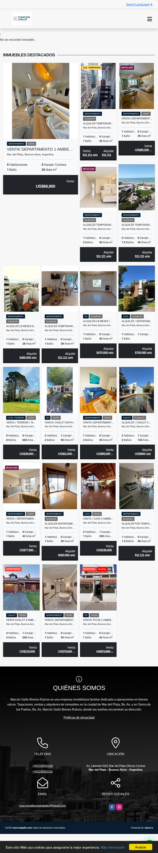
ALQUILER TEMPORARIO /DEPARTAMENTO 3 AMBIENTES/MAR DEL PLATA (137, 224)
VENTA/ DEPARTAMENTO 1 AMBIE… (40, 149)
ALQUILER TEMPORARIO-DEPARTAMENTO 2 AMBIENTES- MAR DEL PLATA (98, 123)
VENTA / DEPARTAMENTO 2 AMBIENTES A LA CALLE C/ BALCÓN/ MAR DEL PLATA (21, 518)
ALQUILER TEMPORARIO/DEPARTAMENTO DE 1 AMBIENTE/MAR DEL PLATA (60, 326)
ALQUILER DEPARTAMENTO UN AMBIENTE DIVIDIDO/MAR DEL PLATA (60, 523)
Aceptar (140, 847)
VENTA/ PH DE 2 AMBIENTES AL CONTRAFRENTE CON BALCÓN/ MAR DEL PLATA (98, 619)
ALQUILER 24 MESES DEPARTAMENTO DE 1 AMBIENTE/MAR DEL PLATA (21, 326)
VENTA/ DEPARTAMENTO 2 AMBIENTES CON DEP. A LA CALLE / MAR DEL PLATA (98, 422)
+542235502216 (42, 771)
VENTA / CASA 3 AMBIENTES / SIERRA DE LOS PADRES (98, 518)
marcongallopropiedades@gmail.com (42, 805)
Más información (113, 847)
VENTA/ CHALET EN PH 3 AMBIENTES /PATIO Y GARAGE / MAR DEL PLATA (60, 422)
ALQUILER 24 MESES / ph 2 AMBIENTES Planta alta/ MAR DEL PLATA (98, 321)
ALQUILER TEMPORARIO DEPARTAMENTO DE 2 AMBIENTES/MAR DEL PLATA (98, 224)
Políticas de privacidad (79, 717)
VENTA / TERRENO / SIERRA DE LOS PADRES (21, 422)
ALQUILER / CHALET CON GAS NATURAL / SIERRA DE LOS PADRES (137, 422)
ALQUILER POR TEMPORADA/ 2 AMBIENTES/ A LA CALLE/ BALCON (137, 523)
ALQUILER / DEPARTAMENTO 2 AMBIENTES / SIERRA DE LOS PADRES (137, 321)
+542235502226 (42, 765)
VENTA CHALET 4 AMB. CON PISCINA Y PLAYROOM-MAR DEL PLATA (21, 619)
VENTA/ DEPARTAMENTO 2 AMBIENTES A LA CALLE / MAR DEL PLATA (137, 118)
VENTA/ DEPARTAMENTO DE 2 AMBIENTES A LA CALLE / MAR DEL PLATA (60, 619)
